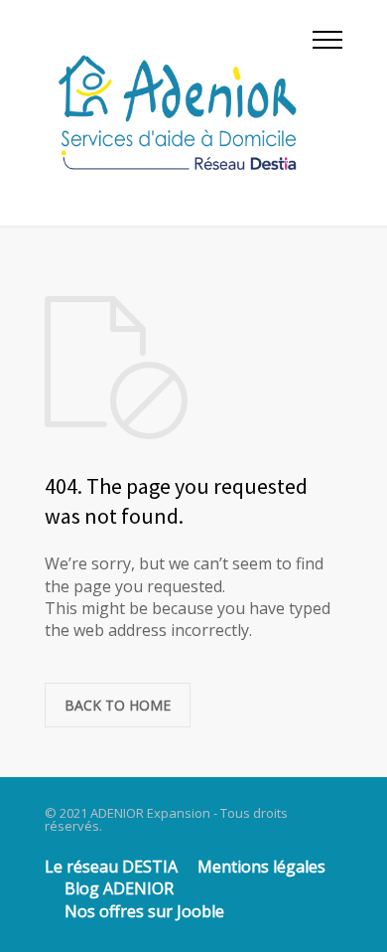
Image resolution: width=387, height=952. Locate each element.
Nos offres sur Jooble (144, 911)
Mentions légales (261, 866)
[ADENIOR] (179, 113)
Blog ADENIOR (119, 888)
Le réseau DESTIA (111, 866)
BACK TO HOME (117, 705)
